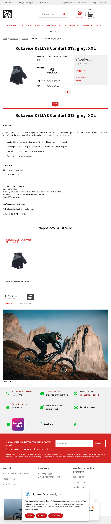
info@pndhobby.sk (26, 3)
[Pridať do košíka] (30, 297)
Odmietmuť (56, 516)
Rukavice (25, 39)
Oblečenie (14, 39)
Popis (55, 104)
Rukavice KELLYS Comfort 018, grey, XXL (18, 240)
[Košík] (90, 14)
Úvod (11, 3)
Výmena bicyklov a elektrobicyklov (76, 3)
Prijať (30, 516)
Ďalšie (102, 3)
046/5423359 (43, 3)
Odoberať (99, 444)
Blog (94, 3)
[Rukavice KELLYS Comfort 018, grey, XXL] (18, 75)
